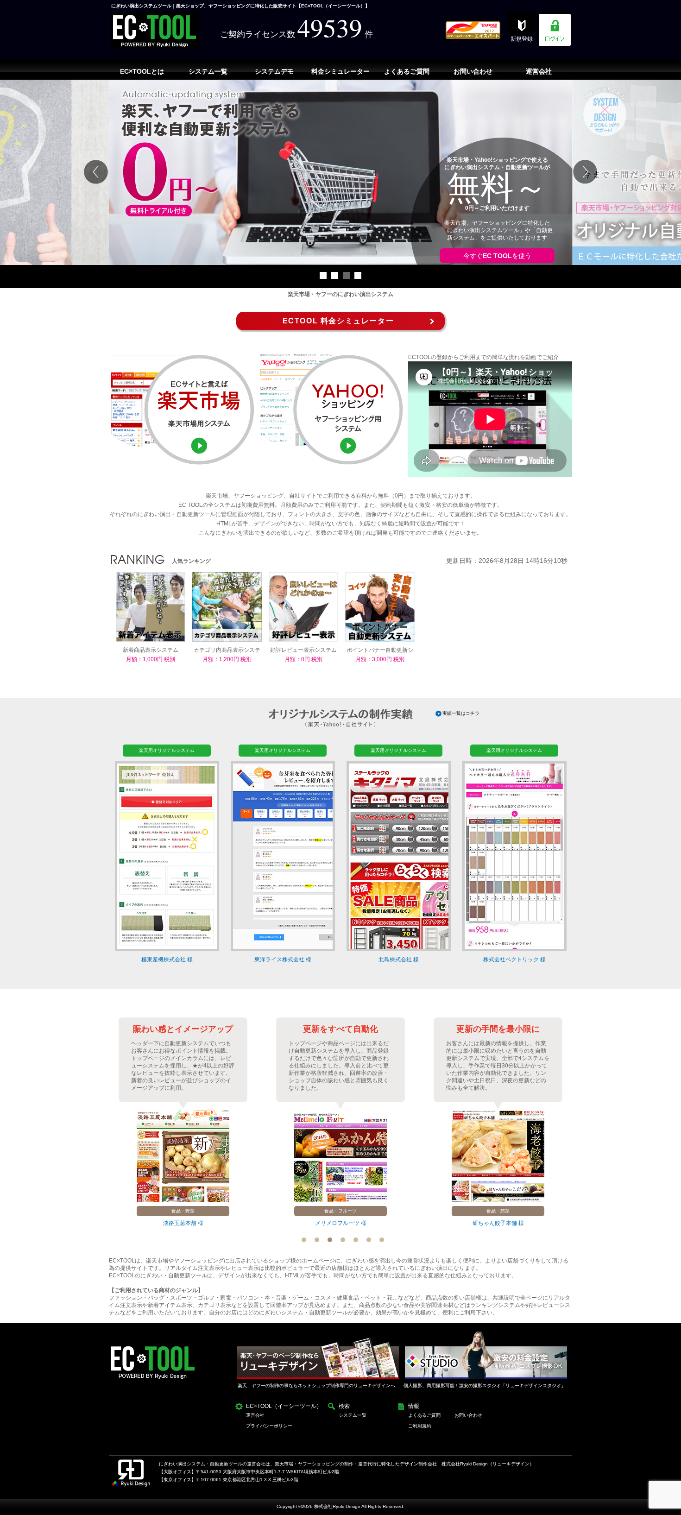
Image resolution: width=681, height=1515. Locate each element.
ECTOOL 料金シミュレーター (338, 321)
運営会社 (255, 1415)
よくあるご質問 (424, 1415)
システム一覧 (352, 1415)
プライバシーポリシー (269, 1425)
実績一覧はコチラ (460, 713)
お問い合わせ (468, 1415)
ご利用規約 (419, 1425)
